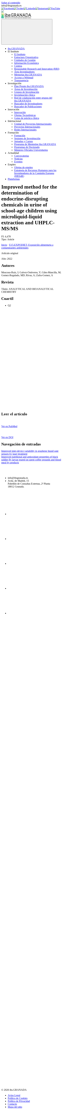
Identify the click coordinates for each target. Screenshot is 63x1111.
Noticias (18, 158)
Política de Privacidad (19, 1101)
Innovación (20, 112)
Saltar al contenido (10, 2)
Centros (18, 66)
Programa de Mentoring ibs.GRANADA (35, 144)
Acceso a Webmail (23, 77)
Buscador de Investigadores (28, 103)
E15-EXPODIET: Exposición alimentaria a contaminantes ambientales (27, 246)
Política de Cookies (17, 1098)
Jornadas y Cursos (23, 141)
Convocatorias (21, 155)
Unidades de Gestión (25, 60)
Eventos (18, 161)
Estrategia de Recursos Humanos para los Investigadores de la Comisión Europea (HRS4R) (35, 173)
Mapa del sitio (15, 1107)
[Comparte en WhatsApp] (25, 407)
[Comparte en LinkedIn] (25, 382)
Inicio (4, 244)
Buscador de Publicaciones (28, 106)
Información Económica (26, 63)
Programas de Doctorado (27, 147)
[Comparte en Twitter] (25, 357)
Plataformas (14, 179)
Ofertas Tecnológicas (25, 115)
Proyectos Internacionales (27, 126)
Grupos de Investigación (26, 92)
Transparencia (21, 80)
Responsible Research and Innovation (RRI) (36, 68)
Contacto (12, 1104)
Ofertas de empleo (23, 167)
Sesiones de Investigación (27, 138)
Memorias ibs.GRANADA (28, 74)
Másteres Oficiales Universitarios (31, 150)
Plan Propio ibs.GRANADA (29, 86)
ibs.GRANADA (16, 48)
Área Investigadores (24, 71)
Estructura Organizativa (26, 57)
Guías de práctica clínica (26, 118)
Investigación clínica (24, 95)
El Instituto (19, 54)
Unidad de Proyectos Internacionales (33, 124)
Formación (19, 135)
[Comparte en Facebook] (25, 332)
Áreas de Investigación (25, 89)
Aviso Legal (14, 1095)
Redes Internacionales (25, 129)
